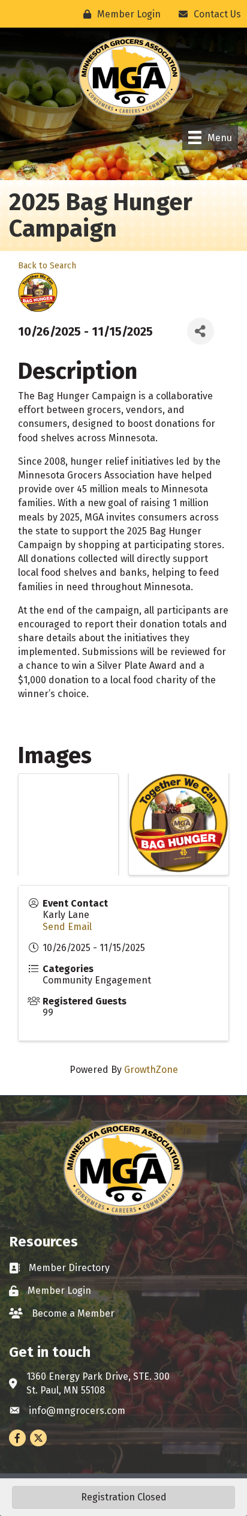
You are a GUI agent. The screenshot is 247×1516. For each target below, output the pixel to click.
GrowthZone (151, 1069)
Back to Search (47, 266)
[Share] (200, 331)
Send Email (67, 926)
